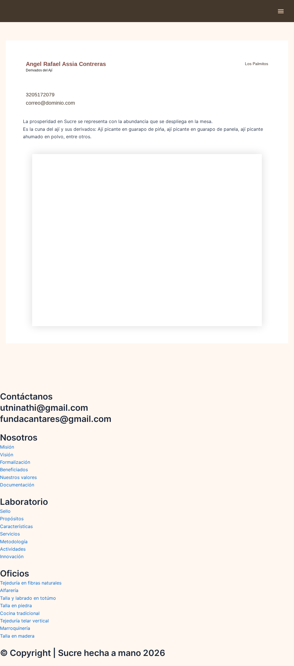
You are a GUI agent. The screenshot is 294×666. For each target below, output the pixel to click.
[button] (280, 11)
